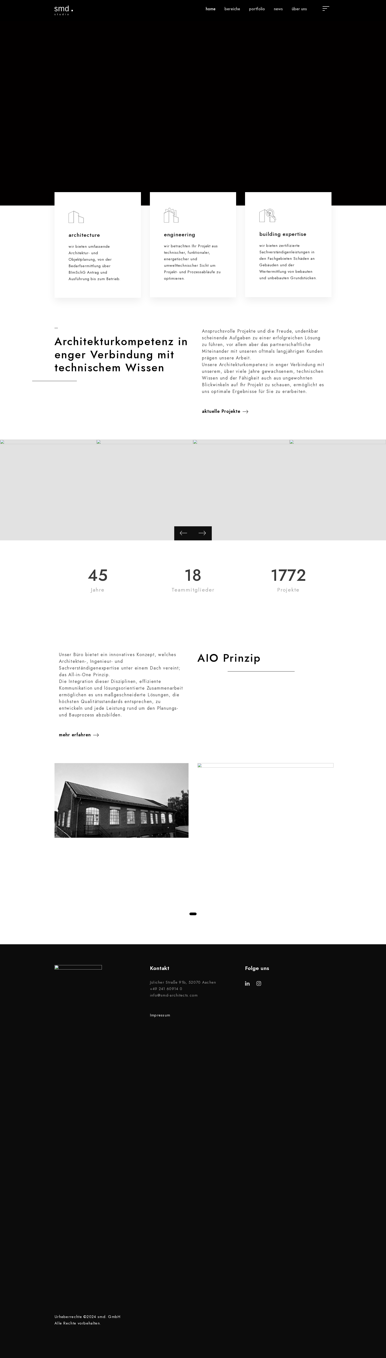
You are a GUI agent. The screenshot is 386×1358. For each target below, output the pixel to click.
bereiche (232, 9)
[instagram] (375, 660)
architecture (84, 235)
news (278, 9)
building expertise (282, 234)
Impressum (160, 1015)
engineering (179, 234)
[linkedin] (375, 669)
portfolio (257, 9)
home (211, 9)
